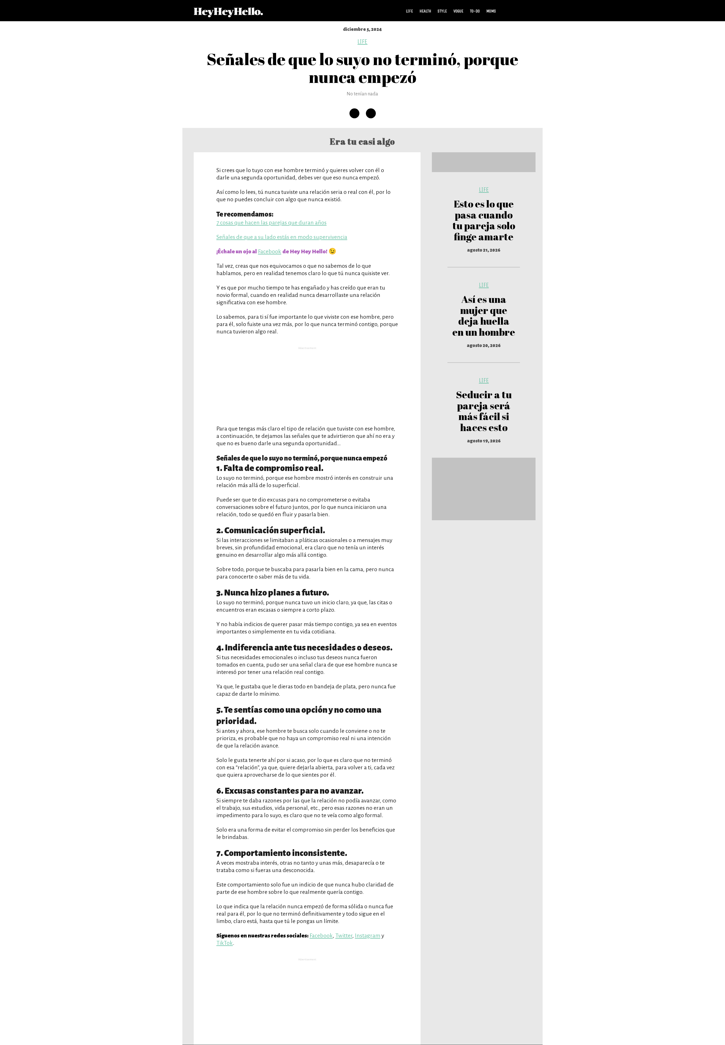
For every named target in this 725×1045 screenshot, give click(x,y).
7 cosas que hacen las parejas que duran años (271, 222)
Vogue (458, 11)
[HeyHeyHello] (228, 14)
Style (442, 11)
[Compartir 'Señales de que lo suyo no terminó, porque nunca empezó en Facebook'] (354, 113)
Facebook (269, 251)
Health (425, 11)
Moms (491, 11)
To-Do (475, 11)
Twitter (343, 935)
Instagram (367, 935)
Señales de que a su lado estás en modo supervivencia (281, 237)
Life (409, 11)
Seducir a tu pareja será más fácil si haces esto (484, 411)
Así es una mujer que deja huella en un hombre (483, 315)
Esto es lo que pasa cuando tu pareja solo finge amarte (484, 220)
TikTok (224, 943)
